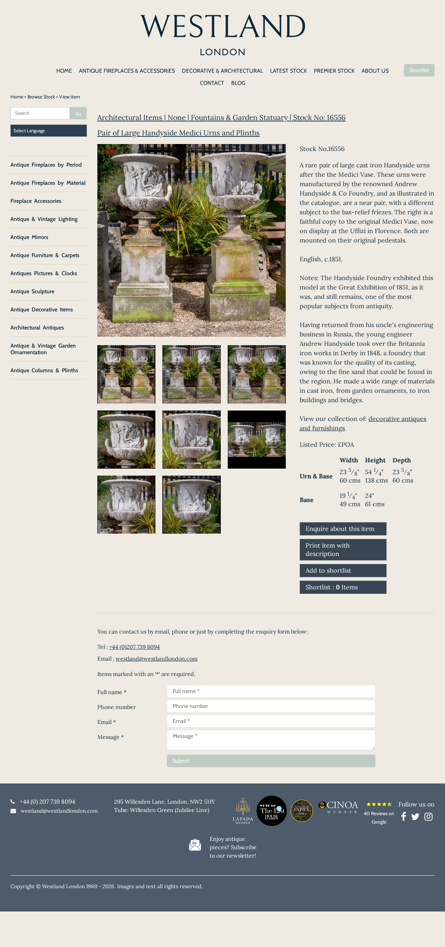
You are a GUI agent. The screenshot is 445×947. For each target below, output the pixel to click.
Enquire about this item (340, 529)
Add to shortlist (328, 570)
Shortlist (419, 70)
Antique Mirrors (29, 237)
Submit (180, 760)
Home (16, 97)
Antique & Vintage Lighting (44, 219)
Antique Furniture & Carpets (45, 255)
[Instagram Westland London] (428, 817)
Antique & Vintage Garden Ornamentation (43, 349)
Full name (112, 692)
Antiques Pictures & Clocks (43, 273)
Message (110, 736)
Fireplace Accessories (36, 201)
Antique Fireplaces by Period (46, 164)
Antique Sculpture (32, 291)
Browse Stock (41, 97)
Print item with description (328, 549)
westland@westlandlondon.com (156, 658)
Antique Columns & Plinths (44, 370)
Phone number (116, 706)
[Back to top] (431, 933)
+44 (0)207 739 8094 (134, 646)
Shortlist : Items (332, 587)
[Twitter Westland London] (417, 817)
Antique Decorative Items (41, 309)
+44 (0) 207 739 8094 (47, 801)
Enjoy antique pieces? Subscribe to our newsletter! (233, 847)
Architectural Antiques (37, 327)
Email (106, 721)
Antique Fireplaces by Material (48, 183)
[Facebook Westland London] (405, 817)
